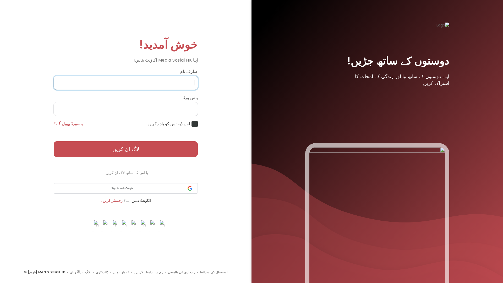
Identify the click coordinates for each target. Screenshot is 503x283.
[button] (126, 188)
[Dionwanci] (149, 225)
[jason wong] (102, 225)
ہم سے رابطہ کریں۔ (148, 272)
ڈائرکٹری (102, 272)
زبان (73, 272)
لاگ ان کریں (125, 149)
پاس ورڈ (190, 98)
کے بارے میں (121, 272)
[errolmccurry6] (93, 225)
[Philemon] (111, 225)
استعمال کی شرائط (214, 272)
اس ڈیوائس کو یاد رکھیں (169, 124)
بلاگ (88, 272)
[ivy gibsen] (159, 225)
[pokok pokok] (140, 225)
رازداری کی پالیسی (181, 272)
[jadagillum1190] (121, 225)
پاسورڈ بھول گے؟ (68, 124)
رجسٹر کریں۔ (111, 200)
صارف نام (189, 71)
